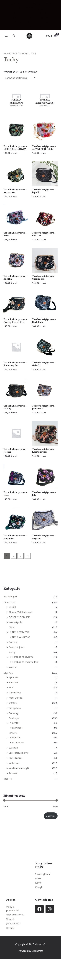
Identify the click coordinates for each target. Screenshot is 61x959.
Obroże (13, 702)
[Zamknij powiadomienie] (56, 15)
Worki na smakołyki (19, 768)
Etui (11, 687)
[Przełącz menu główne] (6, 36)
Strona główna (10, 53)
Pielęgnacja (15, 707)
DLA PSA (8, 672)
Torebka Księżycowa (22, 656)
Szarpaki (13, 747)
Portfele (13, 641)
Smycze (13, 732)
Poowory (13, 713)
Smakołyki (14, 718)
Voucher (13, 667)
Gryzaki (16, 722)
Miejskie (16, 737)
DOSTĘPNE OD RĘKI (19, 617)
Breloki (12, 606)
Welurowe (14, 763)
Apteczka (13, 677)
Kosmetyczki (15, 622)
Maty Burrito (15, 697)
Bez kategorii (10, 596)
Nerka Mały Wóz (20, 631)
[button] (14, 36)
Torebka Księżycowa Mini (25, 661)
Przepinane (18, 742)
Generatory (15, 692)
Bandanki (13, 682)
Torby (12, 652)
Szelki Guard (15, 757)
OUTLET (8, 778)
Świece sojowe (16, 647)
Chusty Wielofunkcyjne (20, 611)
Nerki (11, 627)
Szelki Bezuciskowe (18, 752)
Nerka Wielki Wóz (21, 636)
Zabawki (13, 773)
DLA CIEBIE (9, 602)
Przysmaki (17, 727)
